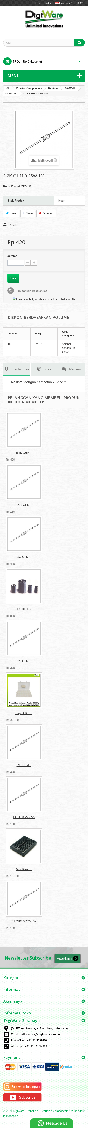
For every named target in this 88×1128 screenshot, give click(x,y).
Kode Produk (12, 186)
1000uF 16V (23, 609)
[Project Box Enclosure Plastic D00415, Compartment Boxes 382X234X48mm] (24, 690)
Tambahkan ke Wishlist (31, 290)
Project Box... (23, 713)
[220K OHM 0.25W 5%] (24, 482)
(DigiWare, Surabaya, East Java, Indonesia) (39, 1028)
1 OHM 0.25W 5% (24, 817)
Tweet (13, 213)
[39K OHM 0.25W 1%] (24, 742)
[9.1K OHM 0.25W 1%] (24, 430)
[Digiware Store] (44, 19)
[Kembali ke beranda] (8, 88)
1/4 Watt (70, 88)
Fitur (47, 369)
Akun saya (12, 1001)
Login (38, 3)
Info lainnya (20, 369)
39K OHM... (24, 765)
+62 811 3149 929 (36, 1046)
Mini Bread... (24, 869)
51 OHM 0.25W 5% (24, 921)
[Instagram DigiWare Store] (22, 1086)
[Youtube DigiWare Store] (22, 1097)
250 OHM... (24, 557)
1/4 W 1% (10, 93)
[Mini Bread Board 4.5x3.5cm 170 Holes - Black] (24, 846)
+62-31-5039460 (37, 1040)
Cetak (13, 225)
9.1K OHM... (24, 452)
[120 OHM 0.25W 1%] (24, 638)
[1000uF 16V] (24, 586)
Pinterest (47, 213)
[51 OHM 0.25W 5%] (24, 899)
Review (75, 369)
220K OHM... (24, 504)
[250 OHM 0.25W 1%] (24, 534)
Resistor (53, 88)
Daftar (48, 3)
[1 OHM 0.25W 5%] (24, 794)
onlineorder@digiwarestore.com (41, 1034)
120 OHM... (24, 661)
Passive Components (29, 88)
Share (29, 213)
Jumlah (12, 256)
